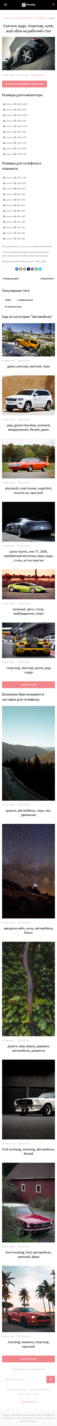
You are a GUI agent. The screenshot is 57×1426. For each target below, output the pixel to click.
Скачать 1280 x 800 (15, 137)
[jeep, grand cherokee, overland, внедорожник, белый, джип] (28, 395)
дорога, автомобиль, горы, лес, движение (28, 812)
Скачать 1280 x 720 (15, 142)
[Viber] (32, 269)
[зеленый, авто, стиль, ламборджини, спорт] (28, 584)
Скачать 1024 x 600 (15, 183)
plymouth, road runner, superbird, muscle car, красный (28, 490)
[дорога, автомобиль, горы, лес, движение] (28, 753)
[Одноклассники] (20, 269)
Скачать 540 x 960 (15, 199)
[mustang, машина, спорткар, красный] (28, 1299)
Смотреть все (28, 685)
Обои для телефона (16, 1389)
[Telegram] (24, 269)
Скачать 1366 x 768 (15, 177)
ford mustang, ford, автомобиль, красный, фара (28, 1254)
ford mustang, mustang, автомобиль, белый (28, 1151)
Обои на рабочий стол (39, 1389)
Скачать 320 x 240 (15, 227)
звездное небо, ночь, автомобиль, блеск (29, 930)
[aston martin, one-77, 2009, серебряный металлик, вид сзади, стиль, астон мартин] (28, 522)
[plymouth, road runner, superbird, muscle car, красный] (28, 459)
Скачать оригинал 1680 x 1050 (26, 84)
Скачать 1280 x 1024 (16, 126)
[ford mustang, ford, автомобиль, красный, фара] (28, 1202)
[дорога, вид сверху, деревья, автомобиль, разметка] (28, 989)
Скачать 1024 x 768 (15, 154)
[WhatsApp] (36, 269)
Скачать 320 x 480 (15, 221)
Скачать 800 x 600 (15, 194)
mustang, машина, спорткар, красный (28, 1344)
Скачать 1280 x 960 (15, 131)
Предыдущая (11, 278)
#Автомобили (37, 75)
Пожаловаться (28, 1401)
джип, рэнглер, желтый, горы (28, 366)
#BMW (8, 300)
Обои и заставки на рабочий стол (18, 18)
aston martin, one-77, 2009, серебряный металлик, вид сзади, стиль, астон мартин (28, 555)
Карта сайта (24, 1394)
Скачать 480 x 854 (15, 205)
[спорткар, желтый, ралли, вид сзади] (28, 640)
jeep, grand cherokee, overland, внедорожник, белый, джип (28, 427)
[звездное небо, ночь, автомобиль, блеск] (28, 871)
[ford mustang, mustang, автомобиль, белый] (28, 1099)
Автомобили (41, 18)
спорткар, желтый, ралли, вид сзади (28, 670)
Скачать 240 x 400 (15, 233)
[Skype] (40, 269)
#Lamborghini (25, 300)
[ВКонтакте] (17, 269)
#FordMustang (13, 307)
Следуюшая (47, 278)
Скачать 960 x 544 (15, 188)
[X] (28, 269)
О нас (36, 1394)
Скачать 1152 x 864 (15, 148)
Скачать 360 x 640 (15, 216)
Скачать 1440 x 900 (15, 120)
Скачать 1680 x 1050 (16, 104)
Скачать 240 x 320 (15, 238)
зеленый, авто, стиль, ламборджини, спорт (28, 611)
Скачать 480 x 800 (15, 210)
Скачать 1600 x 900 (15, 109)
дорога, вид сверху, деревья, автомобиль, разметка (28, 1048)
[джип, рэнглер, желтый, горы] (28, 339)
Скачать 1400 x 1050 (16, 115)
